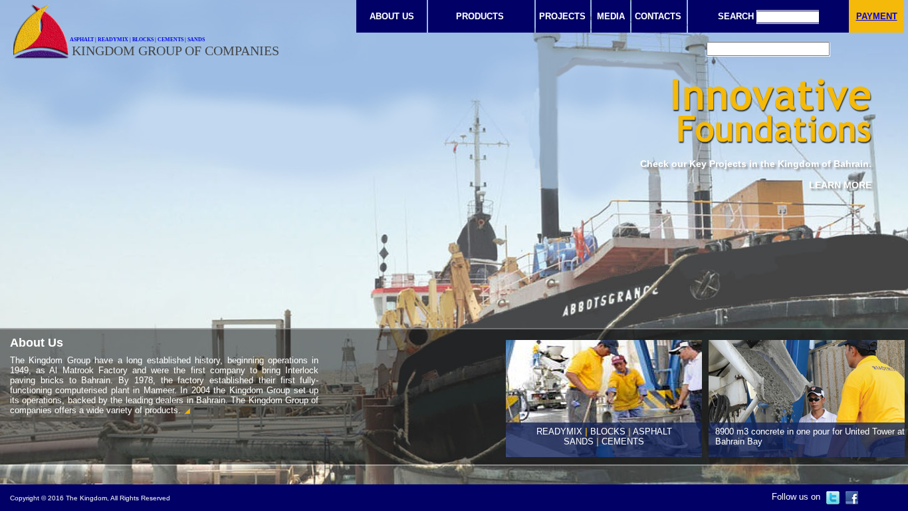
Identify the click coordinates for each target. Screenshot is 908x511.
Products (480, 16)
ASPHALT (652, 431)
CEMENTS (623, 441)
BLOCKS (607, 431)
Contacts (658, 16)
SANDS (579, 441)
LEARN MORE (840, 185)
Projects (562, 16)
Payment (876, 16)
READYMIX (559, 431)
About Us (392, 16)
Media (611, 16)
